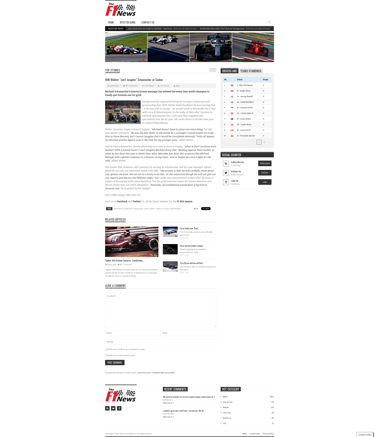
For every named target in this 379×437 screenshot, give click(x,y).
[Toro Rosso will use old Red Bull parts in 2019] (172, 266)
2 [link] (264, 142)
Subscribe (265, 163)
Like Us (234, 180)
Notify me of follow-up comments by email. (126, 349)
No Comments (131, 86)
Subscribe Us (237, 162)
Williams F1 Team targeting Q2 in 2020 (128, 54)
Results (226, 407)
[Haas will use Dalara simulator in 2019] (172, 249)
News (137, 49)
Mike (178, 86)
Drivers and (229, 71)
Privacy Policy (268, 433)
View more (167, 403)
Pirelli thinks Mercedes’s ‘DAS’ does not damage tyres (210, 28)
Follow (264, 172)
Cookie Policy (254, 433)
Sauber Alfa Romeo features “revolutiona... (124, 260)
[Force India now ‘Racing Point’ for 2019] (172, 231)
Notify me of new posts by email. (121, 355)
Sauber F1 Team (162, 208)
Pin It (196, 208)
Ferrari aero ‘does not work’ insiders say (254, 54)
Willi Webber (175, 208)
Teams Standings (250, 71)
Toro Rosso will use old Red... (192, 263)
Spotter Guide (127, 22)
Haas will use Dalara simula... (192, 245)
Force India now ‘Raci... (189, 228)
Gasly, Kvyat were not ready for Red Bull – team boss (137, 28)
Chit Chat (227, 412)
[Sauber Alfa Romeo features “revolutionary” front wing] (134, 241)
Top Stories (112, 70)
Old (224, 423)
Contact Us (147, 22)
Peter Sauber (149, 208)
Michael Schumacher (134, 208)
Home (111, 22)
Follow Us (236, 171)
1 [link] (259, 142)
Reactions (227, 418)
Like (265, 182)
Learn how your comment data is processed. (156, 372)
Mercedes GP (119, 208)
